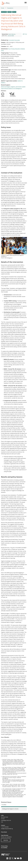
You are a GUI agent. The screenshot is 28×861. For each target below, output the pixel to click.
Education (3, 11)
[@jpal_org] (10, 858)
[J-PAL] (5, 3)
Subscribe (5, 840)
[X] (13, 858)
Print (25, 34)
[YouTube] (18, 858)
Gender (9, 11)
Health (14, 11)
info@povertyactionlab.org (7, 828)
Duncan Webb (11, 35)
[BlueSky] (15, 858)
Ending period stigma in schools (10, 809)
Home (2, 8)
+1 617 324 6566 (4, 827)
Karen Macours (12, 34)
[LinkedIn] (7, 858)
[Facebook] (21, 858)
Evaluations (10, 8)
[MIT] (14, 854)
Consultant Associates (14, 40)
